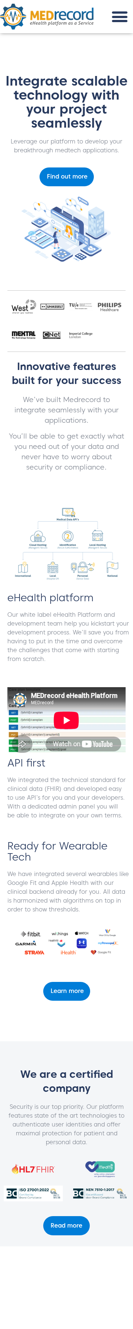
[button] (120, 17)
